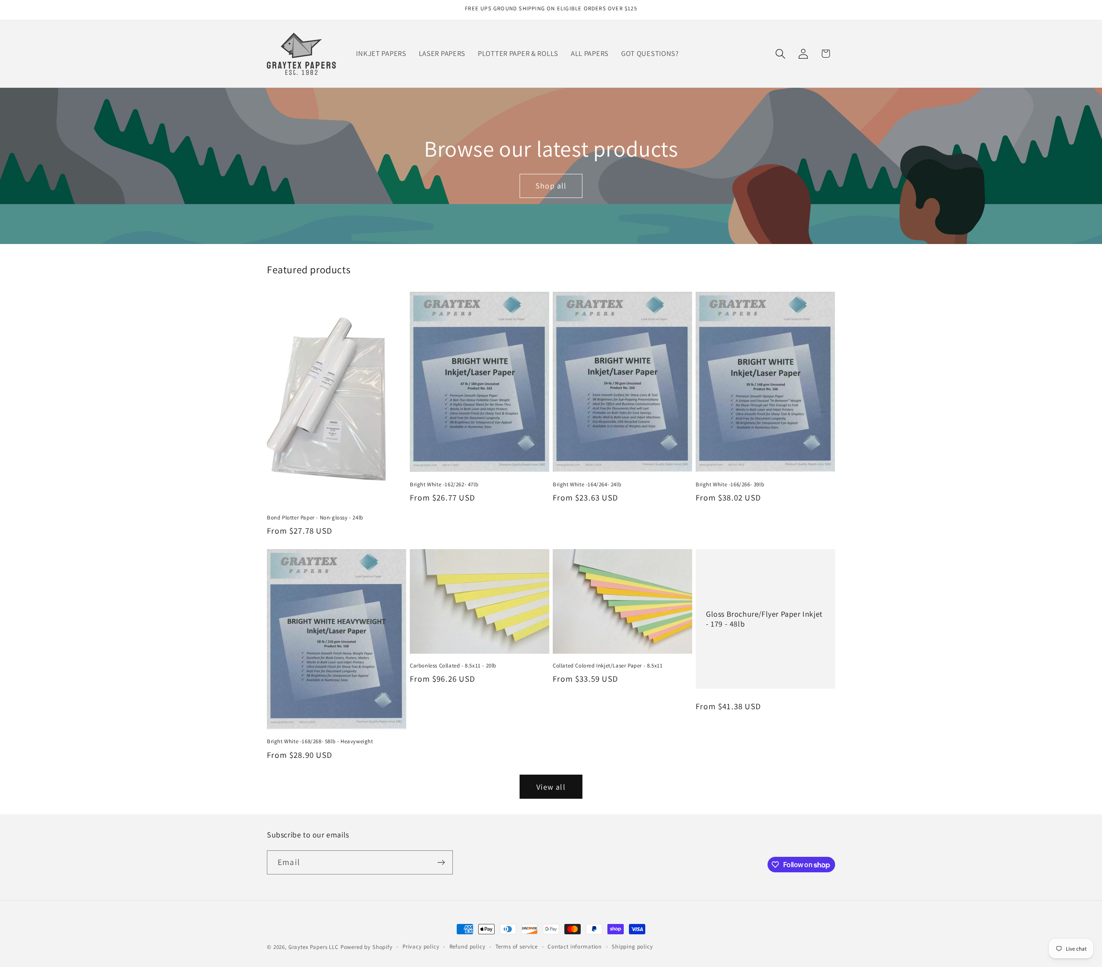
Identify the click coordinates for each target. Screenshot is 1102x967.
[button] (780, 53)
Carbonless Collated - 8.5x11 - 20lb (453, 665)
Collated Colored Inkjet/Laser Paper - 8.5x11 (607, 665)
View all (551, 787)
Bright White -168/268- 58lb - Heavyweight (320, 741)
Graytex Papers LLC (313, 947)
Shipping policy (632, 946)
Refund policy (467, 946)
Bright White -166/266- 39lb (730, 484)
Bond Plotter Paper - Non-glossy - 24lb (315, 517)
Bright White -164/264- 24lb (587, 484)
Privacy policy (421, 946)
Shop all (551, 186)
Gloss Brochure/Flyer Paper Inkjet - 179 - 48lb (764, 618)
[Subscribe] (441, 862)
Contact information (575, 946)
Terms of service (516, 946)
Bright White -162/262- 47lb (444, 484)
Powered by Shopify (367, 947)
